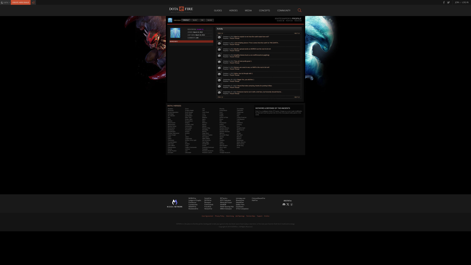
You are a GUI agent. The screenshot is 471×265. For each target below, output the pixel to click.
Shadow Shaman (225, 131)
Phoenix (222, 108)
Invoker (187, 133)
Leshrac (187, 149)
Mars (203, 121)
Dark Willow (171, 145)
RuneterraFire (193, 209)
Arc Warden (171, 115)
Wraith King (240, 145)
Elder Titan (188, 117)
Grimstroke (188, 126)
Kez (186, 142)
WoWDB (223, 204)
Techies (222, 151)
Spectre (222, 144)
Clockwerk (171, 140)
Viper (238, 131)
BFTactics (223, 198)
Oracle (204, 145)
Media (248, 10)
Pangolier (205, 149)
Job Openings (240, 216)
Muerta (204, 131)
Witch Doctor (240, 144)
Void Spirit (239, 135)
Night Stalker (206, 138)
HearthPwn (240, 202)
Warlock (239, 137)
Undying (239, 124)
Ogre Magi (205, 142)
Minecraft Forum (226, 202)
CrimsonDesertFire (258, 198)
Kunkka (187, 144)
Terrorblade (240, 108)
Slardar (222, 137)
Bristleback (171, 130)
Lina (203, 108)
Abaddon (170, 108)
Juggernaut (188, 138)
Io (185, 135)
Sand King (223, 126)
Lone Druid (205, 112)
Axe (169, 117)
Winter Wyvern (241, 142)
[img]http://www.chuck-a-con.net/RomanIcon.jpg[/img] (251, 55)
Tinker (239, 114)
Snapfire (222, 140)
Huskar (187, 131)
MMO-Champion (226, 209)
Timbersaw (240, 112)
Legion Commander (191, 147)
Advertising (230, 216)
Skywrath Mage (224, 135)
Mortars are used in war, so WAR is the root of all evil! (251, 67)
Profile (186, 20)
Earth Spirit (188, 114)
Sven (221, 149)
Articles (266, 216)
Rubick (222, 124)
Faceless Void (189, 124)
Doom (187, 108)
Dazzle (170, 149)
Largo (187, 145)
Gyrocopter (188, 128)
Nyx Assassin (206, 140)
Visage (239, 133)
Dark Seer (171, 144)
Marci (204, 119)
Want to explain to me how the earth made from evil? (251, 37)
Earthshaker (188, 115)
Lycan (204, 115)
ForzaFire (207, 207)
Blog (195, 20)
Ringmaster (223, 122)
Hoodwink (188, 130)
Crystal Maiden (172, 142)
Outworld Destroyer (208, 147)
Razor (221, 119)
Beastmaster (171, 122)
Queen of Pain (224, 117)
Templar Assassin (225, 152)
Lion (203, 110)
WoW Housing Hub (227, 207)
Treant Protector (242, 117)
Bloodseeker (171, 124)
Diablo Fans (240, 204)
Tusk (238, 121)
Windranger (240, 140)
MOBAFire (192, 198)
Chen (169, 137)
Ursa (238, 126)
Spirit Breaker (224, 145)
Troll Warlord (240, 119)
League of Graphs (195, 200)
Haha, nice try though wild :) (243, 73)
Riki (221, 121)
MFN (6, 2)
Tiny (238, 115)
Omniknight (205, 144)
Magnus (204, 117)
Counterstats (193, 204)
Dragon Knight (189, 110)
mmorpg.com (240, 198)
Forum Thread (234, 38)
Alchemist (171, 110)
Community (283, 10)
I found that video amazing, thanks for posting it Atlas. (254, 86)
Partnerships (250, 216)
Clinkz (169, 138)
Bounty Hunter (172, 126)
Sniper (221, 142)
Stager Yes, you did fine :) (245, 79)
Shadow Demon (224, 128)
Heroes (233, 10)
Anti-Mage (171, 114)
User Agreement (207, 216)
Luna (203, 114)
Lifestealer (188, 152)
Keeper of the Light (190, 140)
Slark (221, 138)
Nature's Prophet (207, 135)
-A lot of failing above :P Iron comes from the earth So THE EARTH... (256, 43)
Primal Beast (223, 110)
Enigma (187, 122)
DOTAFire (207, 200)
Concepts (264, 10)
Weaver (239, 138)
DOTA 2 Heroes (174, 106)
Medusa (204, 122)
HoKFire (255, 200)
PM (202, 20)
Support (259, 216)
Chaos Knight (172, 135)
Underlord (240, 122)
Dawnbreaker (172, 147)
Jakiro (187, 137)
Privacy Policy (219, 216)
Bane (169, 119)
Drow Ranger (189, 112)
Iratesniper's (283, 18)
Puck (221, 112)
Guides (218, 10)
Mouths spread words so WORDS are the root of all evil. (252, 49)
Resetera (207, 202)
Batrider (170, 121)
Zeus (238, 147)
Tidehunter (240, 110)
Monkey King (206, 128)
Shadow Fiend (224, 130)
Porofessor (192, 202)
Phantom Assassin (207, 151)
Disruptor (170, 152)
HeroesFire (208, 209)
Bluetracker (240, 200)
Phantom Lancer (207, 152)
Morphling (205, 130)
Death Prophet (172, 151)
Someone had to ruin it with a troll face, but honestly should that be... (259, 92)
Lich (186, 151)
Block (210, 20)
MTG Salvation (225, 200)
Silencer (222, 133)
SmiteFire (207, 198)
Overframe (239, 207)
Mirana (204, 126)
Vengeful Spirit (241, 128)
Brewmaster (171, 128)
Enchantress (189, 121)
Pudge (221, 114)
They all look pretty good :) (243, 61)
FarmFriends (208, 204)
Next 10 (297, 33)
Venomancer (240, 130)
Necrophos (205, 137)
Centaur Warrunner (173, 133)
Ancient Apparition (173, 112)
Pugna (221, 115)
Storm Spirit (223, 147)
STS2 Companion (242, 209)
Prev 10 (220, 33)
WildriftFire (192, 207)
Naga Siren (205, 133)
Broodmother (172, 131)
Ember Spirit (188, 119)
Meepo (204, 124)
